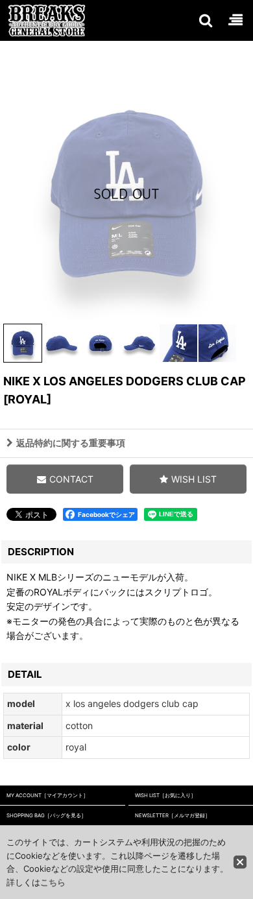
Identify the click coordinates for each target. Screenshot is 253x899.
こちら (53, 882)
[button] (205, 20)
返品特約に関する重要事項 (70, 442)
